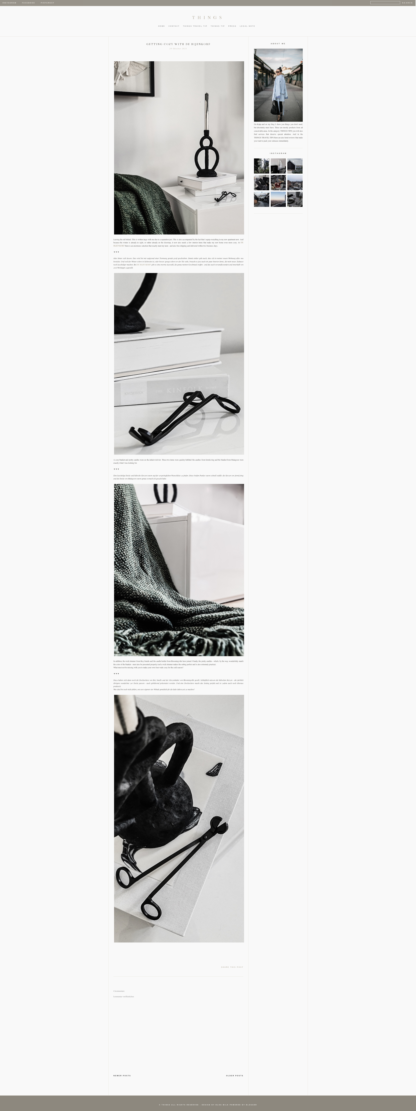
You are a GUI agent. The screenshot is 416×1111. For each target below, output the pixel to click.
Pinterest (47, 3)
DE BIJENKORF (144, 264)
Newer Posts (122, 1076)
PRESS (232, 26)
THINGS (208, 17)
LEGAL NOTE (247, 26)
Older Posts (234, 1076)
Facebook (28, 3)
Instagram (9, 3)
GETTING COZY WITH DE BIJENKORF (178, 44)
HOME (161, 26)
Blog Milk (222, 1105)
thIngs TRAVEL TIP (195, 26)
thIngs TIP (218, 26)
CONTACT (174, 26)
